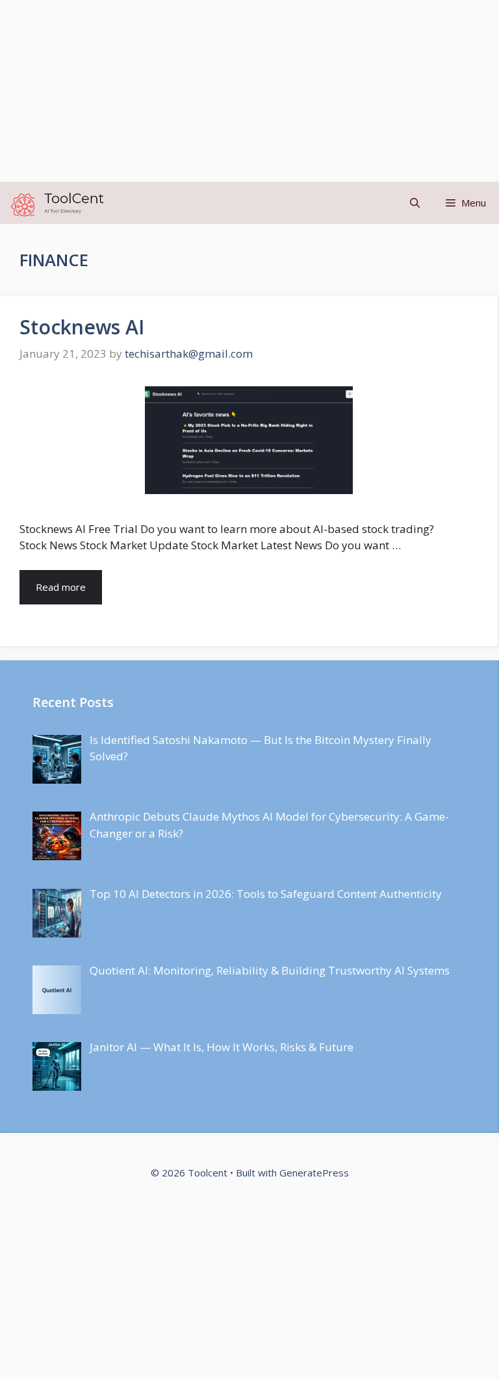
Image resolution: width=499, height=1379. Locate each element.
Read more (61, 586)
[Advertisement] (249, 91)
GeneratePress (314, 1172)
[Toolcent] (55, 203)
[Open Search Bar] (415, 203)
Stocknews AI (81, 327)
